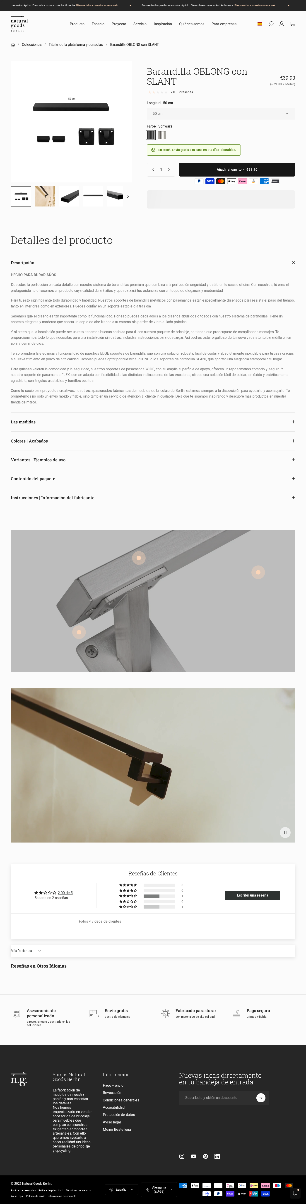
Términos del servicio (78, 1190)
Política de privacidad (51, 1190)
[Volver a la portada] (13, 45)
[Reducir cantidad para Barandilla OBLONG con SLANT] (152, 169)
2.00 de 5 (65, 893)
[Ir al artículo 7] (117, 196)
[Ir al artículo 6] (93, 196)
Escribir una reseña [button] (252, 895)
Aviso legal (112, 1122)
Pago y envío (113, 1085)
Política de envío (35, 1196)
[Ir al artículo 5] (69, 196)
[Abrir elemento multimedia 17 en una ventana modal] (71, 121)
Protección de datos (119, 1115)
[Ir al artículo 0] (21, 196)
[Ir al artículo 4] (45, 196)
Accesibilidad (114, 1107)
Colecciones (32, 44)
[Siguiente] (120, 129)
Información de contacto (62, 1196)
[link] (258, 572)
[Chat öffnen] (295, 1193)
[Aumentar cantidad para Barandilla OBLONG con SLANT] (170, 169)
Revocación (112, 1093)
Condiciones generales (121, 1100)
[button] (285, 832)
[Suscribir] (260, 1097)
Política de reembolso (23, 1190)
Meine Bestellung (117, 1129)
